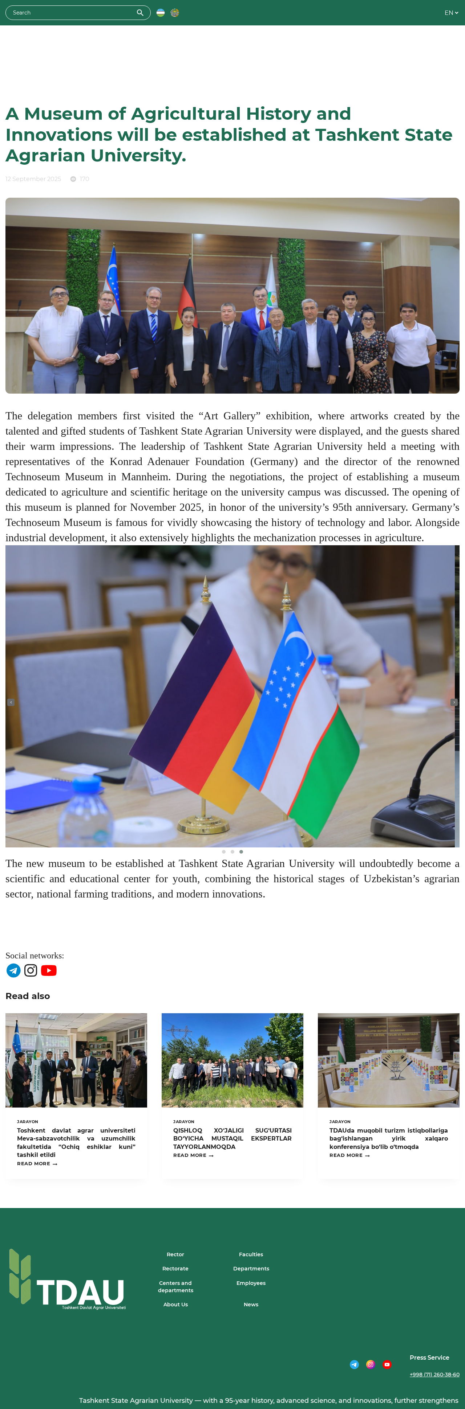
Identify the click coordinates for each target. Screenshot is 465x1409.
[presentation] (11, 702)
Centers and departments (175, 1287)
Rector (175, 1254)
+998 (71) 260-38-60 (435, 1374)
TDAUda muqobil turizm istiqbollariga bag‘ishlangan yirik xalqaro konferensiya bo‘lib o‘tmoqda (388, 1138)
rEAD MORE (37, 1164)
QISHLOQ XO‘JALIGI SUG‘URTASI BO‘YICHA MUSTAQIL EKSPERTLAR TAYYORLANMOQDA (232, 1138)
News (251, 1304)
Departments (251, 1268)
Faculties (251, 1254)
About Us (175, 1304)
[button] (223, 851)
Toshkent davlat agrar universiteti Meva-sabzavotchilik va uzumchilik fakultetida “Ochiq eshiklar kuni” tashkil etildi (76, 1142)
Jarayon (28, 1121)
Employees (251, 1283)
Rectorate (175, 1268)
